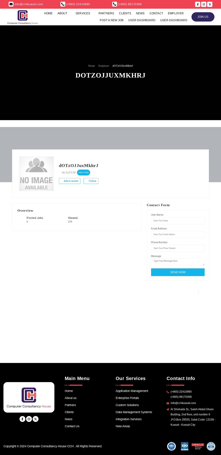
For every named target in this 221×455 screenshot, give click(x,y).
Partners (106, 13)
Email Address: (159, 228)
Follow (92, 181)
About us (70, 398)
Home (48, 13)
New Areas (123, 426)
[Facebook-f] (22, 419)
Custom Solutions (127, 405)
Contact (156, 13)
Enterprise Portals (127, 398)
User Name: (157, 214)
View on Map (84, 172)
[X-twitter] (36, 419)
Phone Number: (159, 242)
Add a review (70, 181)
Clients (125, 13)
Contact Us (72, 426)
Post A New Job (111, 20)
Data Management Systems (134, 412)
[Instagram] (29, 419)
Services (83, 13)
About (62, 13)
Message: (156, 256)
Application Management (132, 391)
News (140, 13)
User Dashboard (141, 20)
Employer (176, 13)
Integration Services (128, 419)
